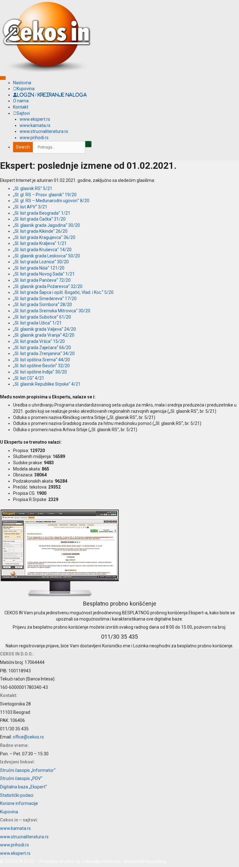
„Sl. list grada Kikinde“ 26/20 (40, 231)
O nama (21, 100)
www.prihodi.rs (34, 137)
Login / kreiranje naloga (52, 95)
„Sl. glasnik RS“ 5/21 (32, 188)
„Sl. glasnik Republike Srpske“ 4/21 (47, 384)
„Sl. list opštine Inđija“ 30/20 (40, 371)
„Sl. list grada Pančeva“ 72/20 (42, 280)
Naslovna (22, 82)
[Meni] (3, 78)
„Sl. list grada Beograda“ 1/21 (41, 213)
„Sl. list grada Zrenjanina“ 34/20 (44, 353)
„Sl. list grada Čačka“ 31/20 (39, 219)
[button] (88, 144)
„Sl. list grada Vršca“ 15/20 (39, 341)
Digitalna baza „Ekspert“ (23, 786)
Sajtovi (23, 113)
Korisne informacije (19, 803)
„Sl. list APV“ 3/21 (30, 206)
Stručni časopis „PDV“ (21, 778)
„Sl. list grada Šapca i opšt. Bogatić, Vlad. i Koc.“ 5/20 (63, 292)
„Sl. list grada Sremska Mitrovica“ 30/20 (51, 310)
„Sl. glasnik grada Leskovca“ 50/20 (46, 255)
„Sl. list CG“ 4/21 (28, 378)
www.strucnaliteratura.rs (44, 131)
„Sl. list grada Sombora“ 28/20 (42, 304)
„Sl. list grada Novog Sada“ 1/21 (44, 273)
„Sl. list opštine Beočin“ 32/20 (41, 365)
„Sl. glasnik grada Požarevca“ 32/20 (47, 286)
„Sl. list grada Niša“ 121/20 (38, 267)
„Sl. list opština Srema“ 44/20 (41, 359)
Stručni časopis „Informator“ (27, 770)
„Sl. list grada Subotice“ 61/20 (42, 316)
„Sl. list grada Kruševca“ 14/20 (42, 249)
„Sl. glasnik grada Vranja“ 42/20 (43, 335)
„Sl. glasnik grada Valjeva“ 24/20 (44, 329)
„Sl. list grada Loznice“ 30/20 (41, 261)
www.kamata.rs (35, 125)
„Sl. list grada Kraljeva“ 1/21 (40, 243)
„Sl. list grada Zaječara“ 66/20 (42, 347)
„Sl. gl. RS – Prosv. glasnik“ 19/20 (45, 194)
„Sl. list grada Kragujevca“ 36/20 (44, 237)
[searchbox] (59, 147)
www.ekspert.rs (35, 119)
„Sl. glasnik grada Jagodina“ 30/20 (46, 225)
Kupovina (25, 88)
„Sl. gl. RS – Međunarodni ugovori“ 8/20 (51, 200)
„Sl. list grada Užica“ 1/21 (37, 322)
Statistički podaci (16, 795)
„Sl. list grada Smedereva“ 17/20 (45, 298)
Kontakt (20, 107)
